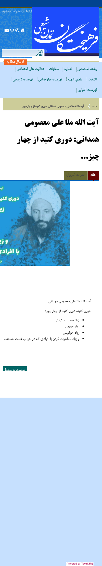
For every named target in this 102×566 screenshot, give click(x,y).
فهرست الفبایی (87, 90)
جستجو (6, 11)
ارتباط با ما (18, 11)
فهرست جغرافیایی (50, 79)
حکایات (54, 69)
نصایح (68, 69)
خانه (94, 106)
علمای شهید (75, 79)
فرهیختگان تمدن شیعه (65, 32)
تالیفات (92, 79)
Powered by (80, 563)
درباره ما (30, 11)
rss (12, 32)
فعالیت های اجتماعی (30, 69)
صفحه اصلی (23, 32)
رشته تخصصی (87, 69)
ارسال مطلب (15, 61)
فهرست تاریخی (23, 79)
